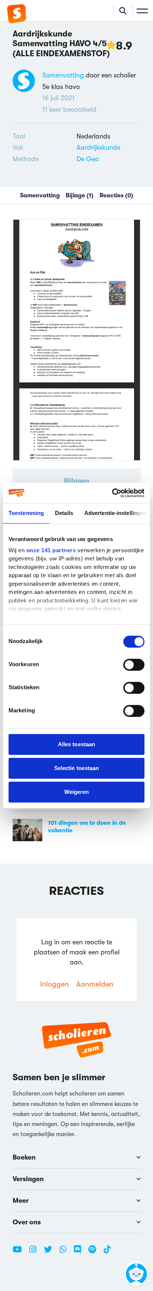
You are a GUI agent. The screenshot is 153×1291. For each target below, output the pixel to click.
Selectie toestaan (76, 768)
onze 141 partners (51, 550)
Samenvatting (63, 75)
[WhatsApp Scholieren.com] (65, 1252)
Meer (21, 1200)
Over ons (27, 1222)
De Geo (87, 159)
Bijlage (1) (80, 195)
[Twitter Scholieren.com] (51, 1252)
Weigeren (76, 792)
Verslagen (28, 1179)
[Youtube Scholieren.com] (20, 1252)
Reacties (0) (116, 195)
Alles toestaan (76, 744)
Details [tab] (64, 513)
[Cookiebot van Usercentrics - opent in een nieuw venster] (111, 493)
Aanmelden (94, 984)
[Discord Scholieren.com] (80, 1252)
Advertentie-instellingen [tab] (115, 513)
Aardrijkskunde (98, 147)
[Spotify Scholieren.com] (95, 1252)
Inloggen (54, 984)
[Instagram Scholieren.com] (35, 1252)
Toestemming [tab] (26, 513)
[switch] (133, 665)
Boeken (24, 1157)
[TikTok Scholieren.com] (107, 1252)
